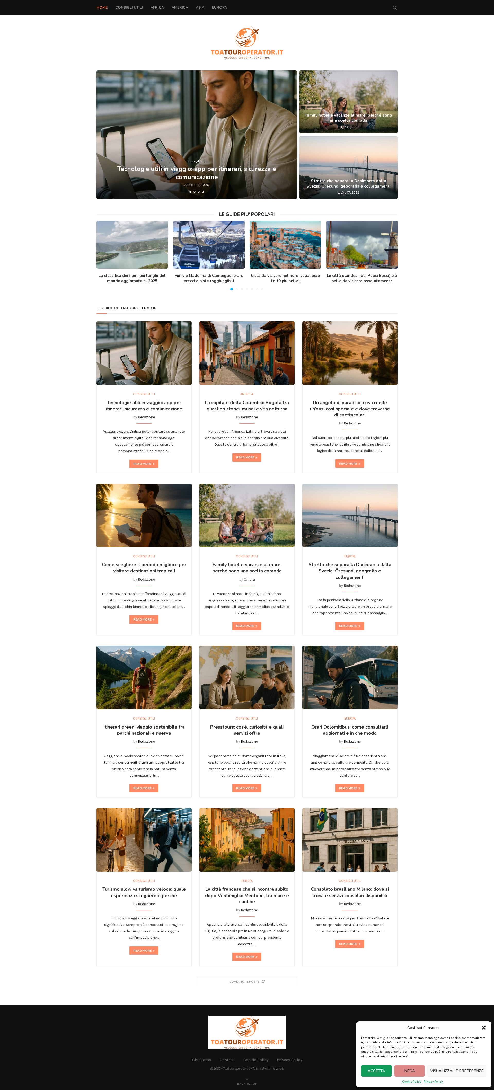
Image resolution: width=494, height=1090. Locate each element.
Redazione (146, 417)
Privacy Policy (433, 1081)
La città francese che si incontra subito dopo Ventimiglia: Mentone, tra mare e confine (247, 895)
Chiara (249, 579)
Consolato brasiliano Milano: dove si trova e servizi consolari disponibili (350, 892)
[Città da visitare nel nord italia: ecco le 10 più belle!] (285, 245)
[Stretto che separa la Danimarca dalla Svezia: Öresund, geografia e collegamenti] (348, 167)
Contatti (227, 1059)
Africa (157, 7)
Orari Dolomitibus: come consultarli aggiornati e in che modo (349, 730)
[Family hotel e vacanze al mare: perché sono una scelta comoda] (348, 101)
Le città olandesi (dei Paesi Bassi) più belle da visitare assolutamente (362, 278)
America (180, 7)
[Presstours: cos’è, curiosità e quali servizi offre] (247, 677)
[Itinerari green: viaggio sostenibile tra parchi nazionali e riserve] (144, 677)
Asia (200, 7)
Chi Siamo (201, 1059)
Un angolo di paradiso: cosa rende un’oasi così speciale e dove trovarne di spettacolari (350, 409)
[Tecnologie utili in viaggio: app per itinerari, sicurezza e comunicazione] (196, 134)
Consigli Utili (129, 7)
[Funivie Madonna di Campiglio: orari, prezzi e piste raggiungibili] (209, 245)
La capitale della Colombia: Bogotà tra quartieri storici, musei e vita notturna (247, 406)
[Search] (395, 7)
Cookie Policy (411, 1081)
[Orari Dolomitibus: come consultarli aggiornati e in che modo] (350, 677)
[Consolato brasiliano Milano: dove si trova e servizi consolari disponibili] (350, 840)
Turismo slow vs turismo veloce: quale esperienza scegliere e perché (144, 892)
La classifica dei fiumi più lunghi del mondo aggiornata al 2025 (132, 278)
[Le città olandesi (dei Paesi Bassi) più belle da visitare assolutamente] (362, 245)
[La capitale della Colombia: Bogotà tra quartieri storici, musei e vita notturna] (247, 353)
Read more (142, 464)
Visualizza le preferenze (456, 1071)
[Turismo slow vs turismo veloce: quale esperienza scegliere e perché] (144, 840)
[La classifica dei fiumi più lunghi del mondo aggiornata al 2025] (132, 245)
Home (102, 7)
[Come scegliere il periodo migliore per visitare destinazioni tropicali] (144, 515)
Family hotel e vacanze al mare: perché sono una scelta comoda (348, 117)
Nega (409, 1071)
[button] (483, 1027)
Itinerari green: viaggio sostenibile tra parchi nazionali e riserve (144, 730)
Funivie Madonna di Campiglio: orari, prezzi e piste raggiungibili (208, 278)
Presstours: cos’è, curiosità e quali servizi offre (247, 730)
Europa (219, 7)
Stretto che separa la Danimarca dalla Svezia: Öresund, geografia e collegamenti (348, 183)
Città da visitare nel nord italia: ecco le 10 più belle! (285, 278)
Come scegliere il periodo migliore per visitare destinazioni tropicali (144, 568)
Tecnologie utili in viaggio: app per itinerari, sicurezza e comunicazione (196, 173)
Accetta (376, 1071)
